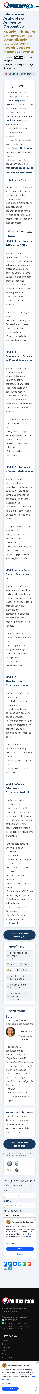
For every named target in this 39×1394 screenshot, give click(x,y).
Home (5, 1340)
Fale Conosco (8, 1357)
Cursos (5, 1344)
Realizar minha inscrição (19, 935)
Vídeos (5, 1351)
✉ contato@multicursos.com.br (15, 1317)
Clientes (6, 1347)
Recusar (28, 1388)
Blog (4, 1354)
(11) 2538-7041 (11, 1320)
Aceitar (10, 1388)
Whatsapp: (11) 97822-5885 (16, 1323)
